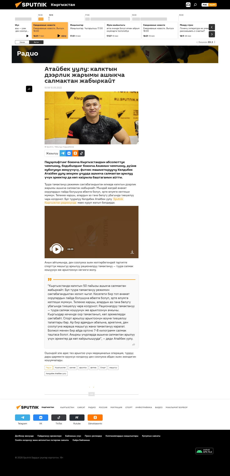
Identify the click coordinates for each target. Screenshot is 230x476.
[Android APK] (204, 451)
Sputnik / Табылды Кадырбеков (60, 147)
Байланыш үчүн (73, 435)
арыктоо (83, 367)
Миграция (116, 407)
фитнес (93, 367)
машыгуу (113, 367)
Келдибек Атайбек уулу (56, 373)
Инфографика (143, 407)
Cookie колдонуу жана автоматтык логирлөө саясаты (42, 440)
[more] (133, 344)
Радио (48, 367)
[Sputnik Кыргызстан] (32, 8)
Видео (159, 407)
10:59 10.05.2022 (53, 87)
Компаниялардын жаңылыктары (122, 435)
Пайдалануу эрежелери (49, 435)
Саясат (81, 407)
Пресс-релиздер (93, 435)
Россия (103, 407)
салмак (72, 367)
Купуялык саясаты (151, 435)
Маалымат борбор (176, 407)
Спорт (103, 367)
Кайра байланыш (81, 440)
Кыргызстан (60, 367)
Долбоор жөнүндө (24, 435)
